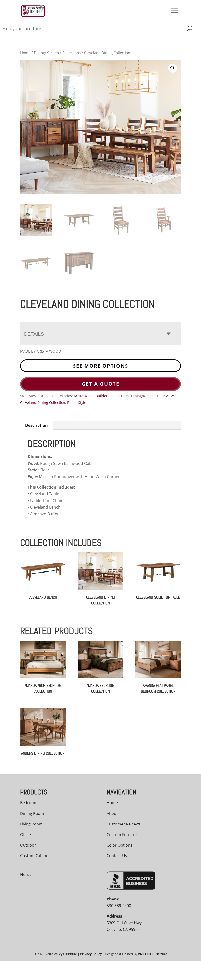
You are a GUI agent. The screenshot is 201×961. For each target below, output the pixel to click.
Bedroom (29, 802)
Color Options (119, 845)
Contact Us (117, 855)
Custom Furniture (123, 834)
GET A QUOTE (100, 384)
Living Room (31, 824)
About (112, 813)
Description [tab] (36, 425)
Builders (102, 396)
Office (25, 834)
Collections (71, 52)
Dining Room (32, 813)
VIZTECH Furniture (152, 954)
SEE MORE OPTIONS (100, 365)
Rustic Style (76, 402)
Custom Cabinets (36, 855)
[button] (172, 68)
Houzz (26, 874)
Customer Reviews (124, 824)
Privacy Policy (91, 954)
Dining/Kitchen (46, 52)
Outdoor (28, 845)
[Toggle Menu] (174, 10)
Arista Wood (84, 396)
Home (25, 52)
